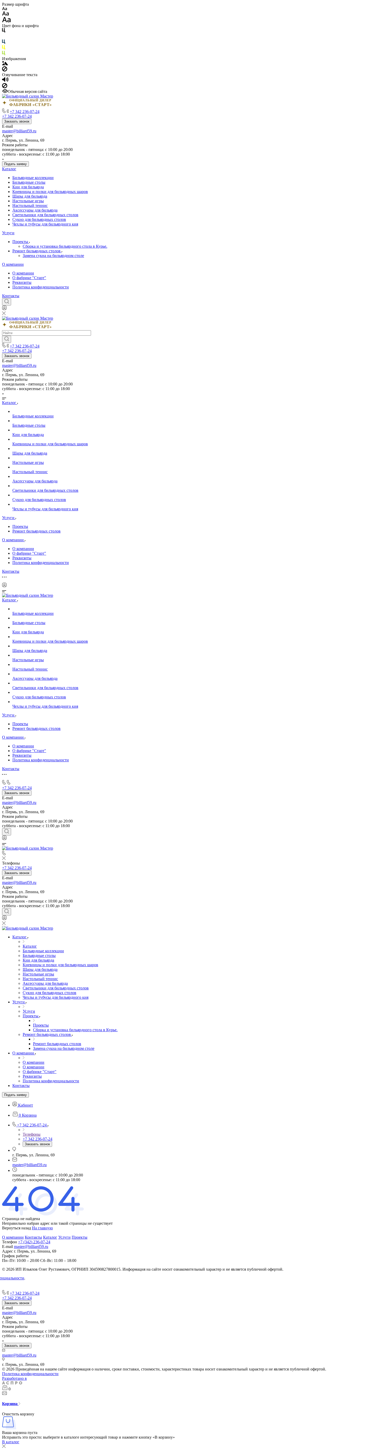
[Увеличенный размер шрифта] (6, 21)
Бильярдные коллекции (33, 177)
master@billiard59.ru (19, 131)
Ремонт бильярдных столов (37, 251)
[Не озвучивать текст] (4, 87)
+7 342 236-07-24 (24, 111)
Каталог (9, 169)
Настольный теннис (30, 205)
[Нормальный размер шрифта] (5, 14)
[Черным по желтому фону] (3, 48)
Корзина (10, 1403)
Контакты (10, 296)
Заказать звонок (16, 121)
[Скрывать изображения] (4, 70)
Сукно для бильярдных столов (39, 219)
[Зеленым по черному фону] (3, 54)
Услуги (8, 233)
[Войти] (4, 309)
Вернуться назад (16, 1228)
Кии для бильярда (28, 187)
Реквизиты (21, 282)
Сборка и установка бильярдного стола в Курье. (65, 246)
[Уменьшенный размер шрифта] (4, 9)
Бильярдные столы (28, 182)
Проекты (20, 241)
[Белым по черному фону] (3, 37)
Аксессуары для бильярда (34, 210)
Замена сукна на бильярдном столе (53, 255)
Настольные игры (28, 201)
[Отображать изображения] (5, 64)
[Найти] (6, 339)
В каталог (10, 1442)
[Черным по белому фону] (3, 31)
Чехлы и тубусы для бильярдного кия (45, 224)
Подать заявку (15, 164)
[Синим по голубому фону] (3, 43)
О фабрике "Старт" (29, 278)
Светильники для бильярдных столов (45, 215)
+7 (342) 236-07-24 (34, 1242)
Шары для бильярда (29, 196)
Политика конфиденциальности (40, 287)
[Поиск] (6, 301)
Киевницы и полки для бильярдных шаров (50, 191)
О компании (13, 264)
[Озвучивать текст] (5, 80)
